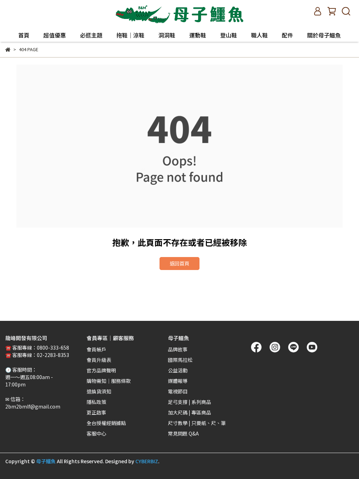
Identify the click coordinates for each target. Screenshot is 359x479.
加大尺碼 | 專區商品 (189, 412)
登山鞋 (228, 35)
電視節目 (178, 391)
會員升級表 (99, 359)
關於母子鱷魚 (324, 35)
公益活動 (178, 370)
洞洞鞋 (166, 35)
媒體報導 (178, 380)
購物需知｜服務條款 (109, 380)
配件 (287, 35)
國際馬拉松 (180, 359)
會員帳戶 (96, 349)
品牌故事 (178, 349)
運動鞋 (197, 35)
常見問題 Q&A (183, 433)
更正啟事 (96, 412)
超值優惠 (54, 35)
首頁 (23, 35)
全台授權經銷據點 (106, 422)
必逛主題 (91, 35)
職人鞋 (259, 35)
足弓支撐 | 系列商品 (189, 401)
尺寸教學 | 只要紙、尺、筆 (197, 422)
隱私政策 (96, 401)
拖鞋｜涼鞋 (130, 35)
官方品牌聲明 (101, 370)
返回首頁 (179, 263)
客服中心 (96, 433)
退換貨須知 (99, 391)
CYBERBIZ (146, 461)
